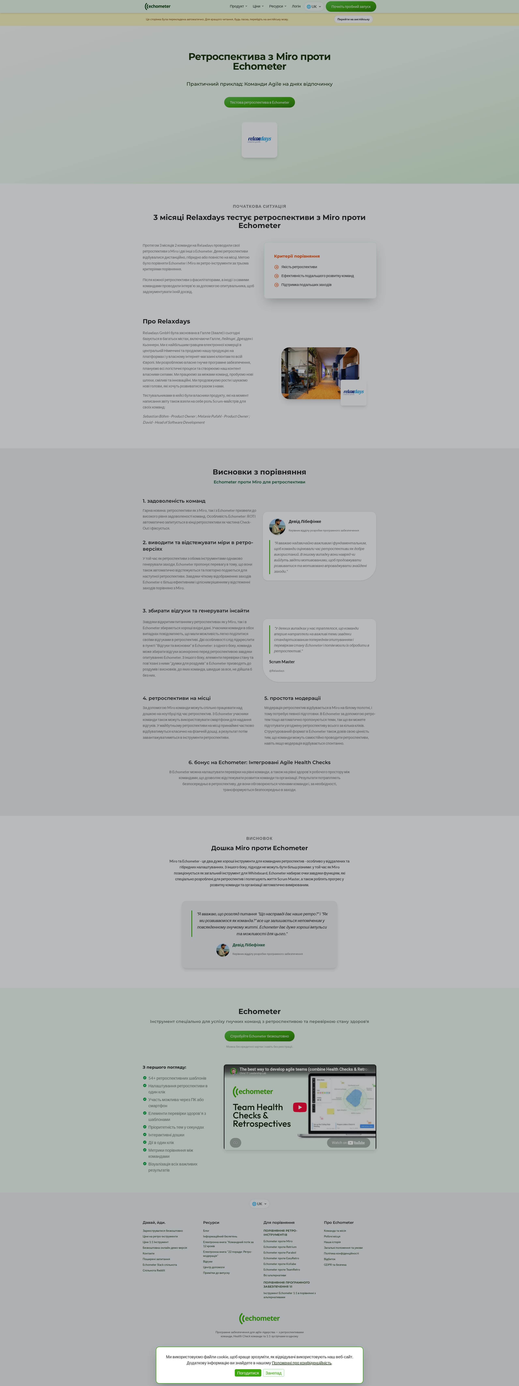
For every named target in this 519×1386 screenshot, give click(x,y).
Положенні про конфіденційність (301, 1362)
